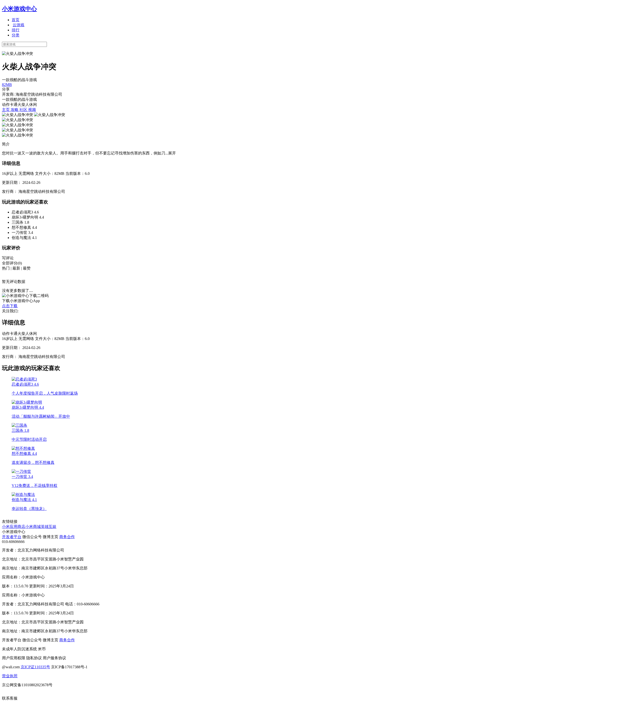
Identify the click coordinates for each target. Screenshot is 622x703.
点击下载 (9, 306)
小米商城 (33, 527)
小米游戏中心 (19, 9)
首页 (15, 20)
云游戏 (18, 25)
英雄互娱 (48, 527)
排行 (15, 30)
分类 (15, 35)
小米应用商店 (13, 527)
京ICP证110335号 (35, 667)
